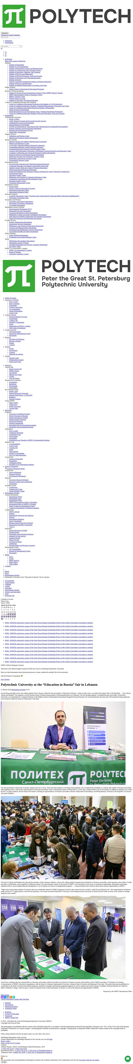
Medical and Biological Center (19, 143)
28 (11, 616)
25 (4, 616)
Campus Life (13, 320)
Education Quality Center (17, 175)
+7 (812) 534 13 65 (20, 1049)
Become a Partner (15, 341)
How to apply (13, 302)
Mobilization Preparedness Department (22, 241)
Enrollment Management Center (19, 183)
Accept (4, 1062)
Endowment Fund (15, 362)
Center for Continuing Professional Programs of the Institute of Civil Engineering (35, 104)
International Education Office (19, 190)
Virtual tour (21, 61)
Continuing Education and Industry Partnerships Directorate (28, 166)
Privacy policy (5, 1041)
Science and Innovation (12, 592)
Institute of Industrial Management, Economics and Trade (28, 85)
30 (15, 616)
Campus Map (13, 408)
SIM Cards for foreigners (17, 328)
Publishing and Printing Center (19, 136)
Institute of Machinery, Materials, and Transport (24, 72)
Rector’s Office (14, 119)
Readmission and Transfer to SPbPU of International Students (29, 440)
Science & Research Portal (16, 469)
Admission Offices (15, 463)
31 (2, 619)
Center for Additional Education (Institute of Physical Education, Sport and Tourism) (37, 113)
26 (6, 616)
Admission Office (11, 1008)
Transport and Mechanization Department (22, 228)
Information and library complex (19, 326)
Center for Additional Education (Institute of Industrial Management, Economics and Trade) (39, 106)
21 (11, 614)
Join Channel (5, 679)
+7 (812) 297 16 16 (7, 1049)
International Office (15, 500)
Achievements (9, 582)
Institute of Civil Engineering (18, 67)
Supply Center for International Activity (22, 188)
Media (7, 555)
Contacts (12, 345)
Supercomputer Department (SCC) (20, 209)
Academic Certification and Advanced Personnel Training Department (32, 153)
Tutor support (13, 451)
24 (2, 616)
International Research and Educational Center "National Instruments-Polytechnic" (36, 112)
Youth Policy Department (17, 132)
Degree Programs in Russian (18, 416)
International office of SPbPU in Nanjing (22, 504)
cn (6, 52)
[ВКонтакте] (5, 997)
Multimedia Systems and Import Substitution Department (27, 215)
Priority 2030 (13, 391)
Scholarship (13, 305)
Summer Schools (14, 538)
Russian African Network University (21, 523)
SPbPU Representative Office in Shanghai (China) (25, 95)
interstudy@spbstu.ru (45, 1052)
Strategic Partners (15, 399)
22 (13, 614)
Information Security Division (19, 243)
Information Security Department (20, 211)
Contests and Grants (15, 489)
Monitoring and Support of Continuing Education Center (27, 177)
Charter (11, 376)
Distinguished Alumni (16, 360)
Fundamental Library (16, 173)
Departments (9, 43)
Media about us (14, 560)
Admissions (13, 543)
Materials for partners (16, 354)
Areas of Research (15, 472)
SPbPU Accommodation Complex (20, 250)
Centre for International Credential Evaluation (24, 508)
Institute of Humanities (16, 65)
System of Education (16, 459)
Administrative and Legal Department (21, 123)
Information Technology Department (21, 203)
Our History (13, 373)
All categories (9, 581)
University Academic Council (19, 254)
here (51, 1039)
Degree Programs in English (18, 418)
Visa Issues (8, 1016)
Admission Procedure (16, 433)
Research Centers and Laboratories (20, 482)
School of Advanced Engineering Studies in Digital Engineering (30, 82)
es (5, 56)
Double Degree (14, 532)
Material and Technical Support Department (23, 138)
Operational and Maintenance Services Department (25, 230)
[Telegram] (8, 997)
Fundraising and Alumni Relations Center (22, 237)
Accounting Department (17, 205)
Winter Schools (14, 540)
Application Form (15, 434)
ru (5, 54)
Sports (11, 324)
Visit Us (11, 527)
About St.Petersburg (15, 311)
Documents (13, 335)
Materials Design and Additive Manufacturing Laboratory (28, 142)
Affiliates (8, 584)
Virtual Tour (13, 405)
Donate (11, 343)
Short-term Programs (16, 421)
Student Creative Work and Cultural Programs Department (28, 168)
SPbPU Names (14, 371)
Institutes (8, 1003)
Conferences (13, 487)
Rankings (12, 397)
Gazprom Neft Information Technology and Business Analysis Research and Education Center (40, 151)
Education (8, 410)
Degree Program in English (18, 530)
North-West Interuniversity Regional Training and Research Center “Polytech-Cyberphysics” (39, 172)
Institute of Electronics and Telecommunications (25, 78)
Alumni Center (14, 358)
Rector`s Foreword (15, 369)
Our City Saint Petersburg (17, 455)
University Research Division (18, 480)
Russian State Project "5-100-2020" (21, 395)
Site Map (26, 999)
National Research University (18, 393)
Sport (7, 594)
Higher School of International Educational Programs (26, 89)
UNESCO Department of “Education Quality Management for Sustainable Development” (38, 127)
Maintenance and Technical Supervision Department (26, 226)
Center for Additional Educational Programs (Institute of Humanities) (31, 108)
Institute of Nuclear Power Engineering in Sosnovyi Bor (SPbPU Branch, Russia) (36, 93)
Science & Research (11, 466)
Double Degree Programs (17, 419)
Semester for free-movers (17, 536)
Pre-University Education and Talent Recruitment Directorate (29, 164)
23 (15, 614)
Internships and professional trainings (21, 427)
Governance (13, 382)
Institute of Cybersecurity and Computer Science (25, 70)
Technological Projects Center (19, 160)
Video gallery (13, 564)
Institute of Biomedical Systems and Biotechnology (26, 68)
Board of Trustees (15, 252)
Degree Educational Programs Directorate (22, 170)
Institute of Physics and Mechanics (20, 83)
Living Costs (13, 313)
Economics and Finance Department (21, 201)
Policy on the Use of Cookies (10, 1043)
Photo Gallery (13, 403)
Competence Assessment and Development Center (25, 179)
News (11, 557)
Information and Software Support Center (22, 158)
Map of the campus (11, 61)
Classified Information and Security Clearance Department (28, 245)
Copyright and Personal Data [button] (10, 1023)
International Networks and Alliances (21, 515)
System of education (15, 307)
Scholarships (13, 319)
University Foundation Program (19, 414)
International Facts (15, 499)
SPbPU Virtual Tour (11, 1018)
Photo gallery (13, 562)
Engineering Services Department (20, 224)
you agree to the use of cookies (89, 1060)
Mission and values (15, 375)
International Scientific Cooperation (20, 525)
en (1, 48)
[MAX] (2, 997)
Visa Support (13, 436)
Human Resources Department (19, 125)
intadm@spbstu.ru (46, 1050)
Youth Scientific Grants (16, 491)
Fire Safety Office (15, 246)
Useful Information (7, 999)
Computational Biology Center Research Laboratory (26, 147)
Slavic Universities (15, 521)
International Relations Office (18, 192)
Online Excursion (15, 406)
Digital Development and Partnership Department (25, 218)
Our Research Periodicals (17, 476)
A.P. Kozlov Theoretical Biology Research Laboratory (27, 145)
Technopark (13, 484)
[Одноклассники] (11, 997)
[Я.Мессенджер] (13, 997)
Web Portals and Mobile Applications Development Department (30, 216)
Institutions (8, 41)
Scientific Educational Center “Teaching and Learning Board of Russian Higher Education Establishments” (44, 196)
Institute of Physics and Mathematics (21, 74)
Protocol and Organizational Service (21, 130)
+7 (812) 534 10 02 (20, 1050)
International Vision (15, 497)
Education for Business (16, 339)
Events (11, 348)
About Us (8, 365)
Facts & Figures (14, 378)
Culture (7, 586)
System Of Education (12, 1014)
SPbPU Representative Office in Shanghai (23, 502)
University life (9, 596)
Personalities (13, 388)
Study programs (14, 304)
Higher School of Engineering (19, 110)
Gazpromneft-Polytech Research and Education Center (27, 149)
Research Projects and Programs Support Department (26, 155)
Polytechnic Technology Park (18, 198)
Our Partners (13, 350)
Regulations (13, 461)
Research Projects (15, 474)
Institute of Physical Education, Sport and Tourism (25, 76)
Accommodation (14, 309)
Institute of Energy (15, 80)
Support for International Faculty (20, 334)
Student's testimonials (16, 423)
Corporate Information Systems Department (23, 213)
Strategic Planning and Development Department (25, 128)
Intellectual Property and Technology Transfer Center (26, 157)
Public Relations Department (18, 235)
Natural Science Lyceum (17, 98)
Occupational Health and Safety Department (23, 231)
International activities (12, 493)
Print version (5, 995)
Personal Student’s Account (18, 317)
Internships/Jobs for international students (22, 425)
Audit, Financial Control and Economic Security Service (27, 121)
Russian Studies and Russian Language (22, 545)
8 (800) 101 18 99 (19, 1052)
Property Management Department (20, 222)
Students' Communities (16, 322)
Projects (11, 517)
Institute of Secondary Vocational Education (23, 100)
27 (8, 616)
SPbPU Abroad (14, 512)
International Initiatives (16, 519)
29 (13, 616)
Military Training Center (17, 97)
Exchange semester (15, 542)
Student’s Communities (16, 453)
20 (8, 614)
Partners (11, 514)
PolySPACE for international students (21, 464)
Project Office (13, 187)
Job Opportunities (15, 332)
